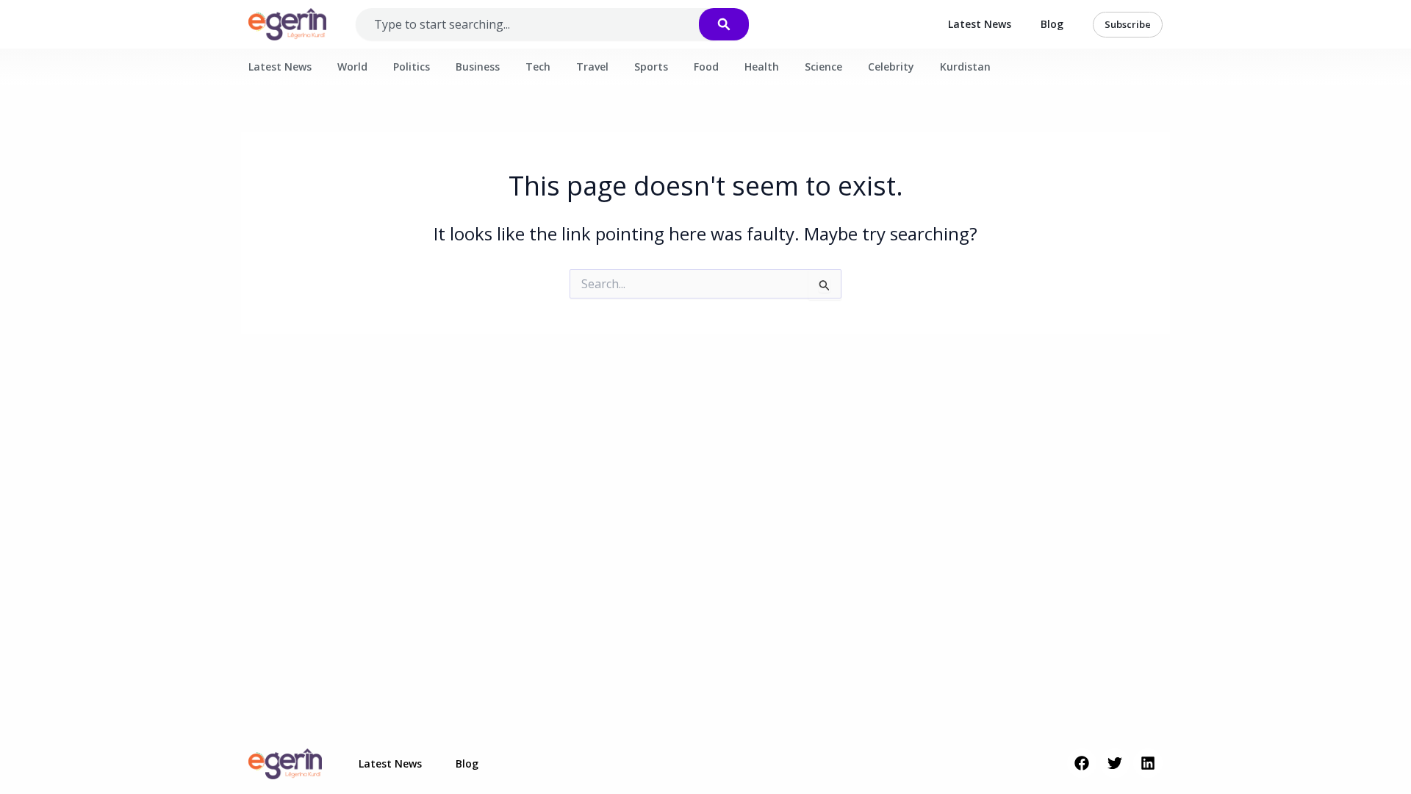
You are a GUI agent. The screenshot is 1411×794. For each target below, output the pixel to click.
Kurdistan (965, 67)
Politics (411, 67)
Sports (651, 67)
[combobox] (542, 24)
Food (706, 67)
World (352, 67)
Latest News (979, 24)
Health (761, 67)
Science (823, 67)
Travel (592, 67)
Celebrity (891, 67)
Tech (537, 67)
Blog (1052, 24)
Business (478, 67)
